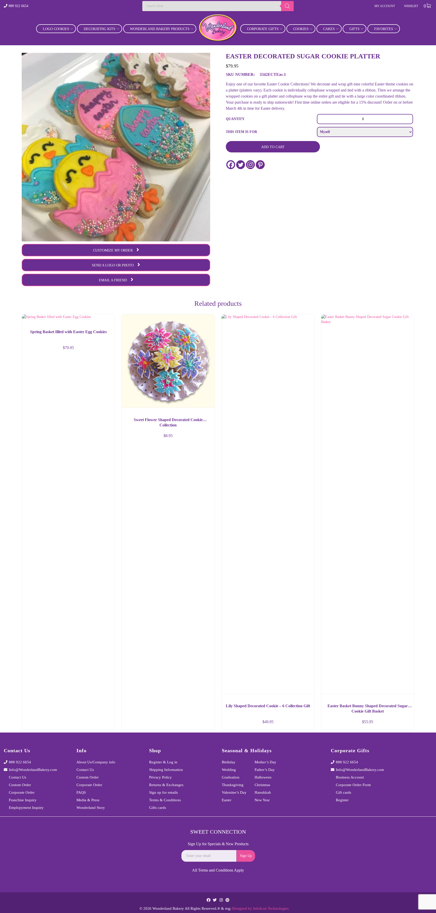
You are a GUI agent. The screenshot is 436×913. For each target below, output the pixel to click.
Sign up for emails (163, 792)
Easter (226, 800)
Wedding (229, 770)
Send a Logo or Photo (113, 265)
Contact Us (17, 777)
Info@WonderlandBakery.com (33, 770)
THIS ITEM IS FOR (241, 132)
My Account (384, 6)
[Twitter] (240, 164)
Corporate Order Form (353, 785)
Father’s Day (265, 770)
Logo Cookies (56, 29)
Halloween (263, 777)
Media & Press (87, 800)
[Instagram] (250, 164)
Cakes (329, 29)
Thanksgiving (232, 785)
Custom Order (20, 785)
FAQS (81, 792)
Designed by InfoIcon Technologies (260, 908)
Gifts (354, 29)
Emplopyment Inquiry (26, 808)
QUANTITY (235, 119)
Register (342, 800)
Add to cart (273, 147)
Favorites (383, 29)
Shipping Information (166, 770)
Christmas (262, 785)
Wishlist (411, 6)
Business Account (350, 777)
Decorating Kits (99, 29)
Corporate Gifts (263, 29)
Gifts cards (157, 808)
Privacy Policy (160, 777)
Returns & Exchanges (166, 785)
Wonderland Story (90, 808)
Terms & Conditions (165, 800)
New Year (262, 800)
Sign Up (246, 856)
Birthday (228, 762)
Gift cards (343, 792)
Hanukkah (263, 792)
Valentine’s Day (234, 792)
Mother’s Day (265, 762)
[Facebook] (230, 164)
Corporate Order (22, 792)
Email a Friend (113, 280)
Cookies (301, 29)
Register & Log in (163, 762)
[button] (106, 724)
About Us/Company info (95, 762)
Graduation (230, 777)
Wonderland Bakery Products (159, 29)
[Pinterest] (260, 164)
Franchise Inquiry (23, 800)
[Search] (287, 6)
